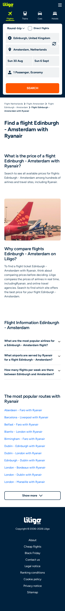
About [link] (32, 540)
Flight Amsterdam (35, 104)
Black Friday (32, 553)
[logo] (8, 5)
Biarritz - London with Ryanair (23, 431)
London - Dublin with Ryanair (23, 474)
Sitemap (32, 592)
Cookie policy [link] (32, 579)
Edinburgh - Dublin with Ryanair (24, 460)
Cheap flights (32, 546)
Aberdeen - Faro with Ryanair (23, 410)
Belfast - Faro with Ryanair (21, 424)
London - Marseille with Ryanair (24, 482)
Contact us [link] (32, 559)
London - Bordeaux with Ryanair (24, 467)
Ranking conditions (32, 572)
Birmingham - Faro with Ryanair (24, 439)
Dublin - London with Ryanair (23, 453)
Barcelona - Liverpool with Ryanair (26, 417)
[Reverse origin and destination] (54, 43)
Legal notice (32, 566)
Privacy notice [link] (32, 586)
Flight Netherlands (13, 104)
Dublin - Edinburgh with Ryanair (24, 446)
